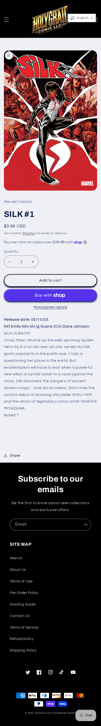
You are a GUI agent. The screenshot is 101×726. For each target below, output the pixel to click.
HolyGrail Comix (44, 713)
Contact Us (19, 616)
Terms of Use (21, 581)
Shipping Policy (23, 650)
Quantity (11, 251)
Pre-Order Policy (24, 593)
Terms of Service (24, 627)
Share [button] (15, 455)
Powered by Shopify (64, 713)
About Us (18, 570)
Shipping (28, 233)
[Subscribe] (85, 525)
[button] (6, 19)
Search (16, 558)
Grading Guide (22, 604)
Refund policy (22, 639)
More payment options (50, 307)
